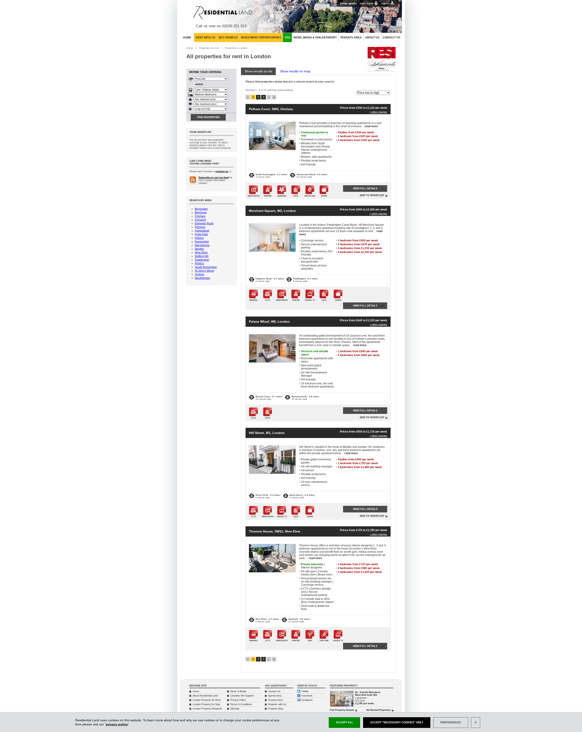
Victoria (199, 274)
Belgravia (201, 212)
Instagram (307, 700)
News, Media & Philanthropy (315, 37)
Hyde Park (201, 234)
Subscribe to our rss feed (213, 177)
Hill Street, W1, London (267, 433)
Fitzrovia (200, 227)
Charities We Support (242, 695)
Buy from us (228, 37)
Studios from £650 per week (356, 459)
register (385, 3)
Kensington (202, 241)
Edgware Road (204, 223)
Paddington (202, 259)
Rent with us (205, 37)
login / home (366, 3)
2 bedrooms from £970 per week (359, 244)
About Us (372, 37)
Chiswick (200, 219)
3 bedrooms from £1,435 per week (360, 572)
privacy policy (117, 724)
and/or (199, 84)
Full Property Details (342, 710)
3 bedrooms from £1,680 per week (360, 467)
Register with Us (277, 704)
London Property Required (207, 708)
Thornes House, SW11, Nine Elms (274, 531)
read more (371, 126)
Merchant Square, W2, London (272, 211)
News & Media (238, 691)
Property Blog (275, 708)
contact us (222, 171)
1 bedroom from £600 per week (358, 240)
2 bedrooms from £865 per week (359, 355)
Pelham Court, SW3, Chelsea (271, 109)
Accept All (344, 722)
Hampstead (202, 230)
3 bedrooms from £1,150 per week (360, 248)
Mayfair (199, 249)
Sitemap (234, 708)
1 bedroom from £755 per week (358, 463)
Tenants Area (351, 37)
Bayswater (201, 208)
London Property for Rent (207, 700)
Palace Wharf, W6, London (269, 321)
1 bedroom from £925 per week (358, 136)
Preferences (450, 722)
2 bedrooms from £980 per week (359, 568)
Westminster (202, 278)
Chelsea (200, 216)
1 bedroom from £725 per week (358, 564)
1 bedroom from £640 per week (358, 351)
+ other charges (378, 112)
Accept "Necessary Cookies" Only (396, 722)
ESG (287, 37)
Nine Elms (201, 252)
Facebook (307, 695)
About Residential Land (205, 695)
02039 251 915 (234, 26)
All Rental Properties (378, 710)
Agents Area (274, 695)
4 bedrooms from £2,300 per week (360, 252)
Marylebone (202, 245)
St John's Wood (204, 270)
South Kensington (206, 267)
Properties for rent (209, 48)
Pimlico (199, 263)
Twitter (305, 691)
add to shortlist (372, 195)
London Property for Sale (206, 704)
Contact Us (391, 37)
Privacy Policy (238, 700)
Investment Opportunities (261, 37)
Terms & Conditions (241, 704)
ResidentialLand (222, 13)
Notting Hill (201, 256)
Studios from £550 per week (356, 132)
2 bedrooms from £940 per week (359, 140)
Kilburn (199, 238)
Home (187, 37)
